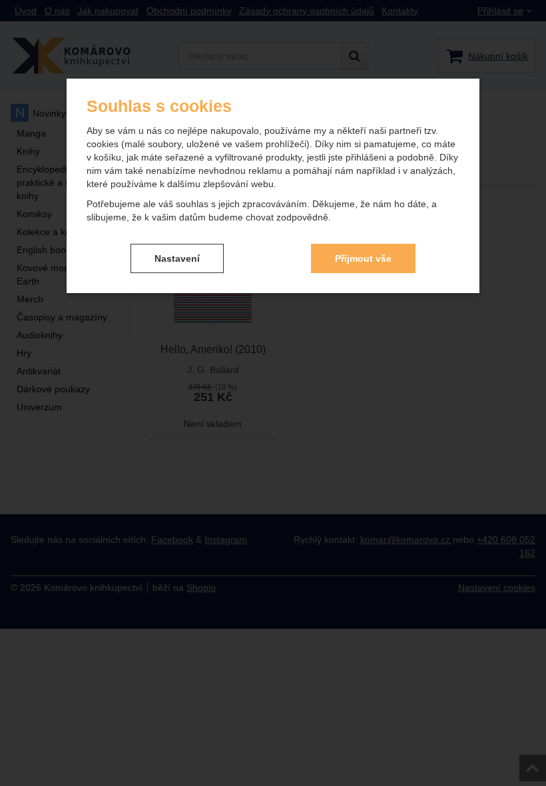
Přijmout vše (363, 258)
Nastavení (177, 258)
